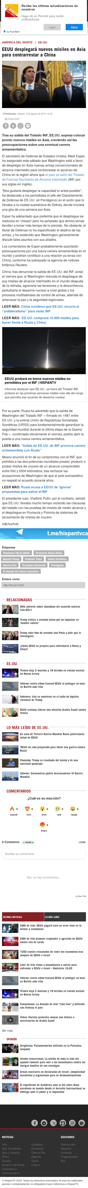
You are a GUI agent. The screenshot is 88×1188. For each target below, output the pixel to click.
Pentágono (57, 565)
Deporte (36, 1156)
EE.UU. (43, 42)
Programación (69, 1156)
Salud (34, 1160)
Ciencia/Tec (38, 1152)
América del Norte (17, 42)
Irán (4, 1144)
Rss (63, 1160)
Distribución (68, 1144)
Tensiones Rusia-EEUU (49, 552)
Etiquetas (8, 547)
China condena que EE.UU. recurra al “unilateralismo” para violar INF (40, 308)
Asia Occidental (11, 1148)
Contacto (66, 1152)
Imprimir (13, 119)
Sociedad (37, 1144)
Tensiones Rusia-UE (33, 565)
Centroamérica (11, 1172)
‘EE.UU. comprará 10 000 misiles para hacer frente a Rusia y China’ (40, 320)
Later (52, 27)
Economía (37, 1148)
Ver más (7, 1030)
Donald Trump (11, 559)
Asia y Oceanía (11, 1152)
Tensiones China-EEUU (16, 552)
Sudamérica (9, 1168)
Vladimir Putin (33, 559)
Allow (74, 27)
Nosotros (66, 1148)
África (5, 1156)
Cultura (35, 1164)
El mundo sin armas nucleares (21, 571)
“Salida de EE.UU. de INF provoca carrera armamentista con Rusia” (43, 448)
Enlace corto (11, 579)
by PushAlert (13, 31)
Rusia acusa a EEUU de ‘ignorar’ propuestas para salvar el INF (37, 489)
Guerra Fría (9, 565)
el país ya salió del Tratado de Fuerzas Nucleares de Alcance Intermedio (43, 177)
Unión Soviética (57, 559)
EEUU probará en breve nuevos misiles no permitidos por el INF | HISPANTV (38, 380)
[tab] (23, 916)
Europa (6, 1160)
